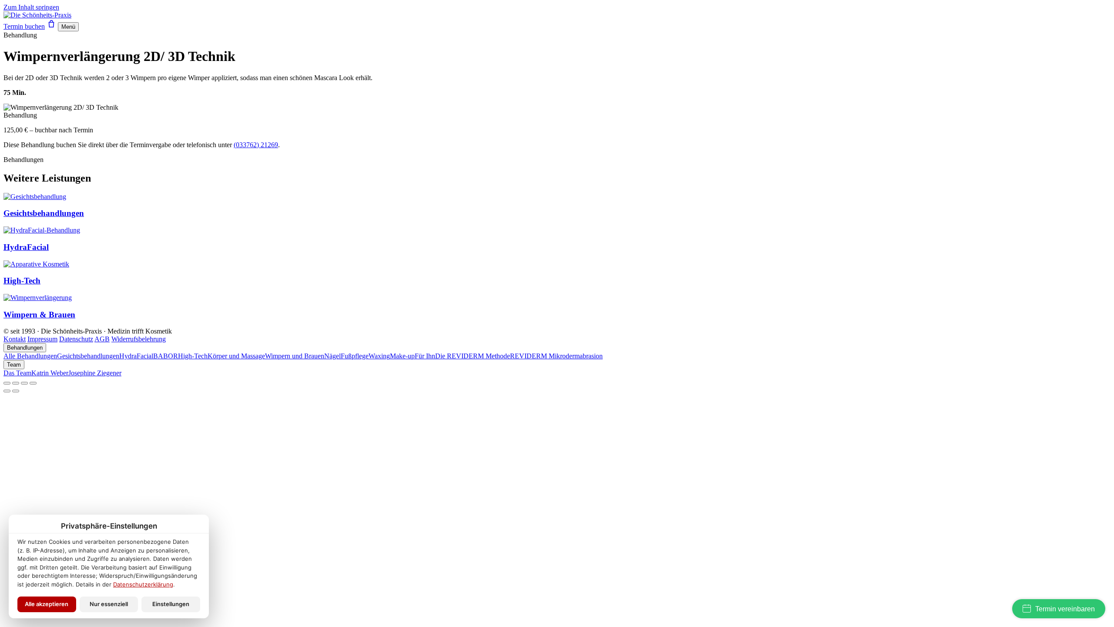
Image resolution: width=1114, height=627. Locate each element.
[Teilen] (24, 383)
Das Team (17, 373)
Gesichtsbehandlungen (88, 356)
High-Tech (193, 356)
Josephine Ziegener (94, 373)
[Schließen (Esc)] (33, 383)
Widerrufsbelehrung (138, 339)
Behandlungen (25, 347)
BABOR (165, 356)
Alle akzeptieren (46, 603)
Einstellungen (170, 603)
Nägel (332, 356)
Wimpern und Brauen (294, 356)
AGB (102, 339)
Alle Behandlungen (30, 356)
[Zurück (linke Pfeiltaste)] (6, 391)
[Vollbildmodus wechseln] (15, 383)
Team (14, 364)
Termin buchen (24, 26)
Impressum (42, 339)
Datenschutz (76, 339)
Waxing (379, 356)
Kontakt (14, 339)
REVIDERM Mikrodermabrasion (556, 356)
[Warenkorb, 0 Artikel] (51, 26)
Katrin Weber (49, 373)
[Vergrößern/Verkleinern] (6, 383)
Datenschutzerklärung (143, 584)
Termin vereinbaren (1065, 609)
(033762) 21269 (256, 144)
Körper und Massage (236, 356)
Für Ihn (425, 356)
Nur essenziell (109, 603)
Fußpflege (355, 356)
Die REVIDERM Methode (472, 356)
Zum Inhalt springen (31, 7)
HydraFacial (136, 356)
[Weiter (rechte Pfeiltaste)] (15, 391)
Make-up (402, 356)
